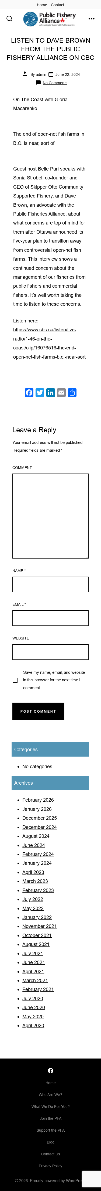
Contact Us (50, 1154)
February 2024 (38, 854)
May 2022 (33, 908)
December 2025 (39, 818)
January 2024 (37, 863)
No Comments (55, 83)
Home (42, 5)
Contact (57, 5)
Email (19, 604)
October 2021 (37, 935)
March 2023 (35, 881)
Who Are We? (50, 1095)
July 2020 (32, 998)
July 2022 (32, 899)
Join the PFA (50, 1118)
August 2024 (36, 836)
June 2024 (33, 845)
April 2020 (33, 1025)
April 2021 (33, 971)
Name (19, 571)
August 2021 (36, 944)
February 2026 (38, 800)
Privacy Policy (50, 1166)
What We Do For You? (51, 1106)
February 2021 (38, 989)
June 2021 (33, 962)
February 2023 (38, 890)
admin (41, 74)
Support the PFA (51, 1130)
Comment (22, 467)
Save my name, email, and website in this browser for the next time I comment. (54, 680)
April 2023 (33, 872)
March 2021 (35, 980)
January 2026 (37, 809)
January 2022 (37, 917)
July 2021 (32, 953)
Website (20, 638)
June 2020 (33, 1007)
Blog (50, 1142)
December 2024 (39, 827)
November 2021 (39, 926)
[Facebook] (29, 393)
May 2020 (33, 1016)
